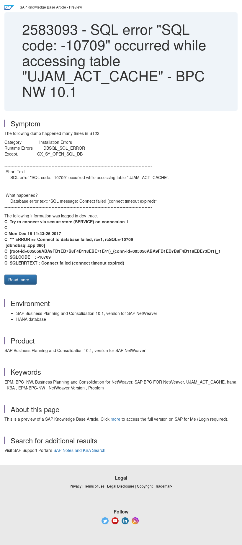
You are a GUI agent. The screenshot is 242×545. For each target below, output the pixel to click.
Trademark (163, 485)
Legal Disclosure (120, 485)
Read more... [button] (20, 280)
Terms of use (94, 485)
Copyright (145, 485)
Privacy (75, 485)
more (115, 419)
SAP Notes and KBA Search (79, 450)
